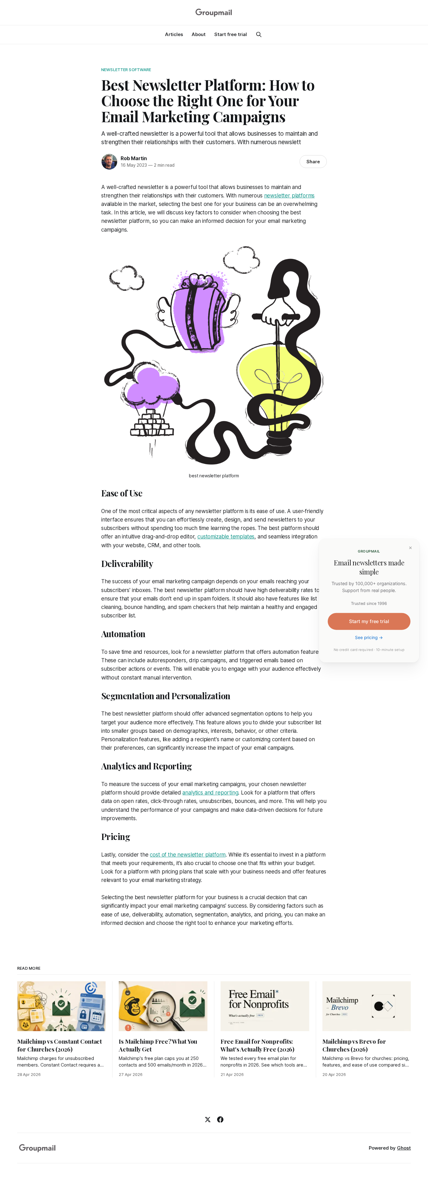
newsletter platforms (289, 195)
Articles (174, 34)
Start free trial (230, 34)
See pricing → (369, 637)
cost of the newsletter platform (188, 855)
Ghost (404, 1148)
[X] (208, 1119)
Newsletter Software (126, 69)
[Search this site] (259, 34)
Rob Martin (134, 158)
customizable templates (225, 536)
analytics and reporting (210, 792)
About (199, 34)
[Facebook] (220, 1119)
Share (313, 162)
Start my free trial (369, 621)
